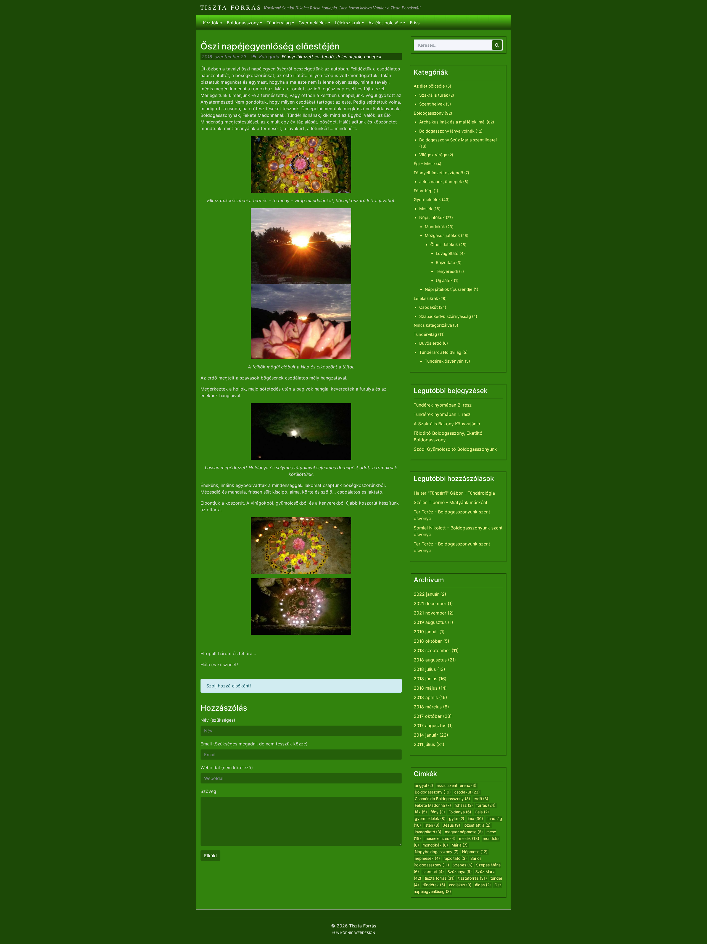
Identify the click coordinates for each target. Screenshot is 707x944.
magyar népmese (464, 831)
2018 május (425, 688)
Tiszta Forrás (231, 7)
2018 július (425, 669)
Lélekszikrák (348, 22)
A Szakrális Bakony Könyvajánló (447, 423)
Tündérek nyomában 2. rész (443, 405)
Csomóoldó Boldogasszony (442, 798)
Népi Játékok (432, 217)
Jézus (451, 825)
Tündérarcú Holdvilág (440, 352)
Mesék (425, 208)
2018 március (428, 707)
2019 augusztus (430, 622)
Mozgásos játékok (442, 235)
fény (438, 811)
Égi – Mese (424, 163)
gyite (456, 818)
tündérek (434, 884)
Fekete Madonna (433, 805)
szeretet (433, 871)
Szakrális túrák (433, 95)
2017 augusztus (430, 725)
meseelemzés (439, 838)
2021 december (430, 603)
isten (431, 825)
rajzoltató (455, 858)
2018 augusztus (430, 660)
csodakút (467, 792)
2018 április (426, 697)
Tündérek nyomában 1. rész (442, 414)
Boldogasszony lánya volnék (446, 131)
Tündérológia (481, 493)
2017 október (428, 716)
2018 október (428, 641)
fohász (464, 805)
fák (421, 811)
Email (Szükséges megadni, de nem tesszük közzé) (254, 744)
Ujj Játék (444, 280)
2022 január (426, 594)
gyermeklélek (430, 818)
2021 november (430, 613)
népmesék (427, 858)
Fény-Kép (423, 190)
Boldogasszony (243, 22)
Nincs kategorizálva (433, 325)
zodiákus (460, 884)
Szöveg (208, 791)
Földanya (460, 811)
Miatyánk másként (468, 502)
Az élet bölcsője (385, 22)
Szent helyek (432, 104)
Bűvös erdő (430, 343)
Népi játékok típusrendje (449, 289)
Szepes (463, 865)
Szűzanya (459, 871)
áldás (483, 884)
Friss (415, 22)
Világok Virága (433, 154)
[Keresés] (497, 45)
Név (218, 720)
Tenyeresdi (447, 271)
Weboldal (227, 767)
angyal (424, 785)
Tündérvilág (279, 22)
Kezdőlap (212, 22)
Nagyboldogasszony (436, 851)
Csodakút (428, 307)
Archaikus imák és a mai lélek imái (452, 122)
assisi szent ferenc (456, 785)
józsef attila (477, 825)
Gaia (482, 811)
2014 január (426, 735)
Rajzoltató (445, 262)
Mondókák (435, 226)
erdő (481, 798)
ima (475, 818)
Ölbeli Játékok (444, 244)
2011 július (424, 744)
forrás (485, 805)
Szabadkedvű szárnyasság (445, 316)
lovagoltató (428, 831)
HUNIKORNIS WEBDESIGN (353, 933)
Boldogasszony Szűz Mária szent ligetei (458, 140)
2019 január (426, 631)
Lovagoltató (447, 253)
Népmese (474, 851)
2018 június (425, 678)
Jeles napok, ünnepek (359, 56)
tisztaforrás (472, 878)
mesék (469, 838)
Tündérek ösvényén (444, 361)
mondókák (435, 845)
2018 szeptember (432, 650)
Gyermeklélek (313, 22)
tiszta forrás (440, 878)
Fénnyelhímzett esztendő (308, 56)
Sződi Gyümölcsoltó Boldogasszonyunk (455, 449)
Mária (460, 845)
